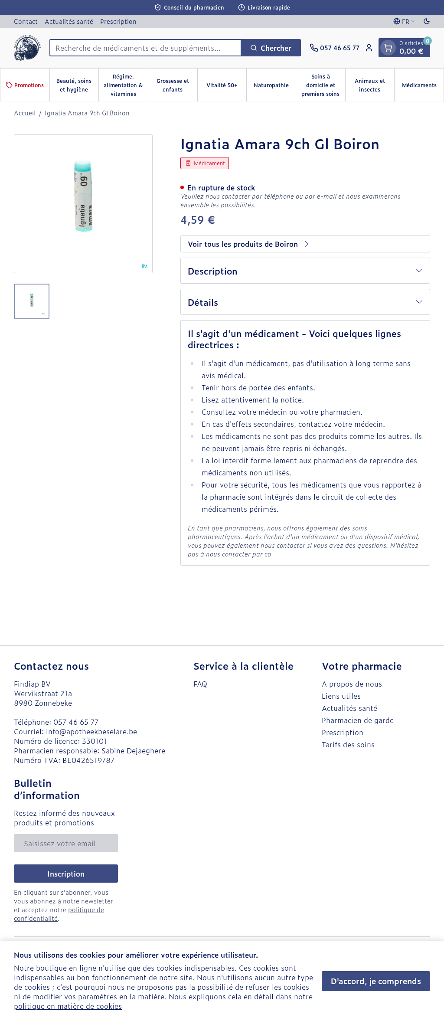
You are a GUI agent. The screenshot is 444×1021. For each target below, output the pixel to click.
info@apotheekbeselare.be (91, 731)
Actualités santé (69, 21)
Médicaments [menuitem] (423, 87)
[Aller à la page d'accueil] (27, 48)
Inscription (66, 873)
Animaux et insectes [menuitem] (374, 85)
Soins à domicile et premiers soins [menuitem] (323, 85)
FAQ (200, 683)
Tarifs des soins (348, 744)
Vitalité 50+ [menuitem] (226, 87)
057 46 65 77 (75, 722)
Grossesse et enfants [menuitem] (177, 85)
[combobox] (145, 47)
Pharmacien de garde (358, 720)
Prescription (118, 21)
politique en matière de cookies (68, 1006)
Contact (26, 21)
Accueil (25, 112)
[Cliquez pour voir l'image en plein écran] (83, 204)
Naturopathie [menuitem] (275, 87)
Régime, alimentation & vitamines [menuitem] (126, 85)
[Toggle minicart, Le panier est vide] (388, 48)
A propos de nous (352, 683)
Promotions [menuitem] (29, 85)
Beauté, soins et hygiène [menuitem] (77, 85)
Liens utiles (341, 695)
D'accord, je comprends (376, 981)
